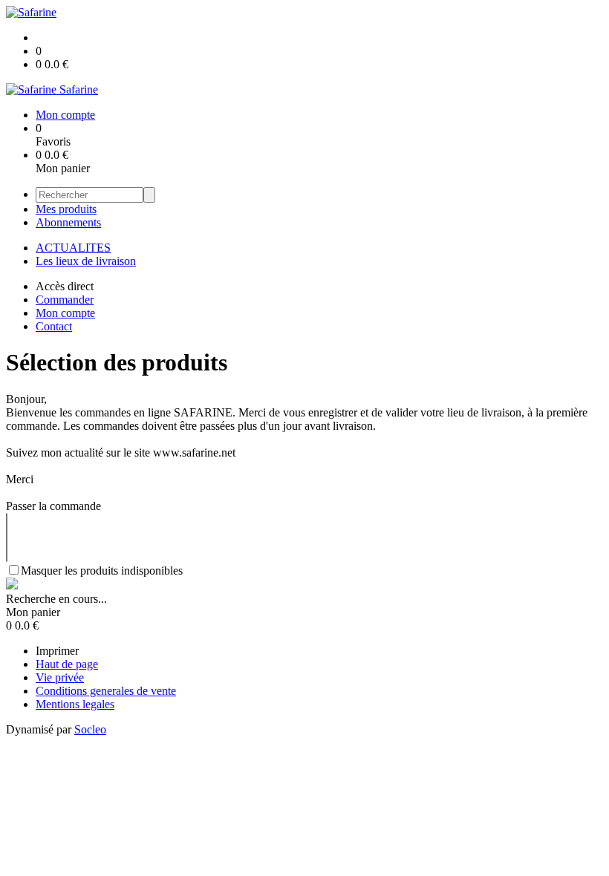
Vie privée (60, 677)
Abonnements (68, 222)
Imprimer (57, 650)
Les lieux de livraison (86, 261)
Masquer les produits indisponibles (102, 570)
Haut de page (67, 664)
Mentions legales (75, 704)
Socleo (90, 729)
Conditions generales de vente (106, 690)
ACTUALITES (73, 247)
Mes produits (66, 209)
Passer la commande (53, 506)
